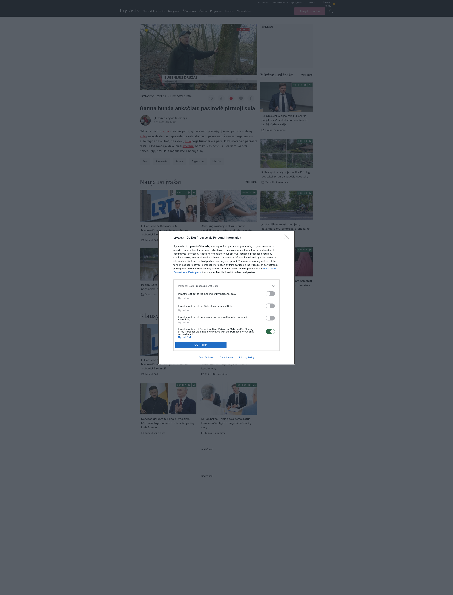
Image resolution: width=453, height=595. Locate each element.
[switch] (270, 293)
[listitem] (226, 286)
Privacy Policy (246, 357)
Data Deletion (206, 357)
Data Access (226, 357)
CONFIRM (201, 344)
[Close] (287, 238)
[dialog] (226, 297)
